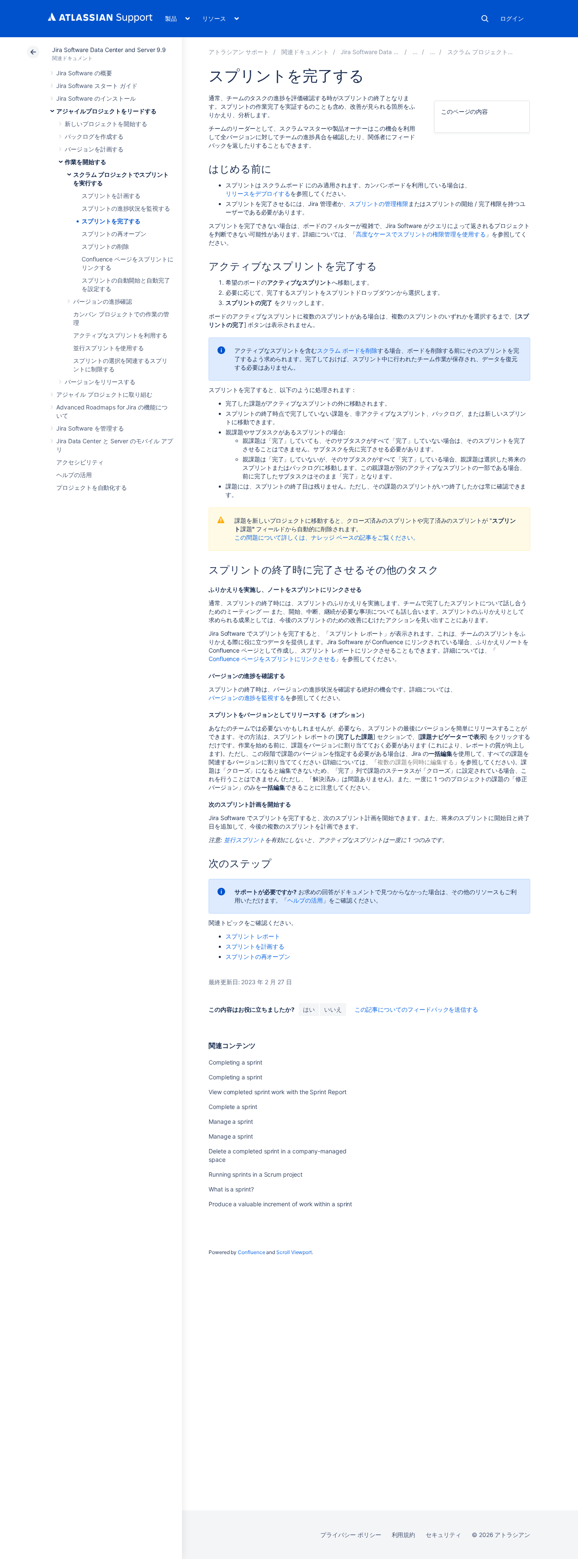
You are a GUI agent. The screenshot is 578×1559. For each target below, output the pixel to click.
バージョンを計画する (94, 149)
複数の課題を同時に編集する (415, 762)
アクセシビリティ (79, 462)
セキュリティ (443, 1534)
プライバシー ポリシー (350, 1534)
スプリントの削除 (105, 246)
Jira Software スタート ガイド (96, 85)
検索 (485, 18)
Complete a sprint (233, 1106)
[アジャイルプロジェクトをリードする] (415, 51)
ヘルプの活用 (74, 474)
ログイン (512, 18)
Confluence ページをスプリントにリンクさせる (272, 658)
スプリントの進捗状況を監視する (126, 208)
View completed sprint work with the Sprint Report (278, 1091)
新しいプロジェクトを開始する (106, 123)
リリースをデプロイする (258, 193)
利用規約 (404, 1534)
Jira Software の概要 (84, 73)
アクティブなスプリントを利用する (120, 335)
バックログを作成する (94, 136)
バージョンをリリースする (100, 381)
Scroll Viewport (294, 1252)
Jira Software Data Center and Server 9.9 (109, 49)
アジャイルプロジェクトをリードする (106, 111)
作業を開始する (85, 161)
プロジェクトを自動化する (91, 487)
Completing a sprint (235, 1062)
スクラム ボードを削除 (347, 350)
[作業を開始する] (432, 51)
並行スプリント (244, 839)
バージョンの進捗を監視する (247, 697)
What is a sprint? (231, 1189)
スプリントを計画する (111, 195)
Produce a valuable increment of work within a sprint (280, 1204)
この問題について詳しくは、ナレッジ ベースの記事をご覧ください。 (326, 537)
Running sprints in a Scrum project (256, 1174)
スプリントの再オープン (114, 233)
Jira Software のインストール (96, 98)
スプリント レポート (253, 936)
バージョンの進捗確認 (102, 301)
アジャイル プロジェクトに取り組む (104, 394)
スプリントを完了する (111, 221)
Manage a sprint (231, 1121)
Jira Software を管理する (90, 428)
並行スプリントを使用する (108, 347)
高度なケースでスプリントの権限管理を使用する (420, 234)
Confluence (251, 1252)
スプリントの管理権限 (378, 203)
